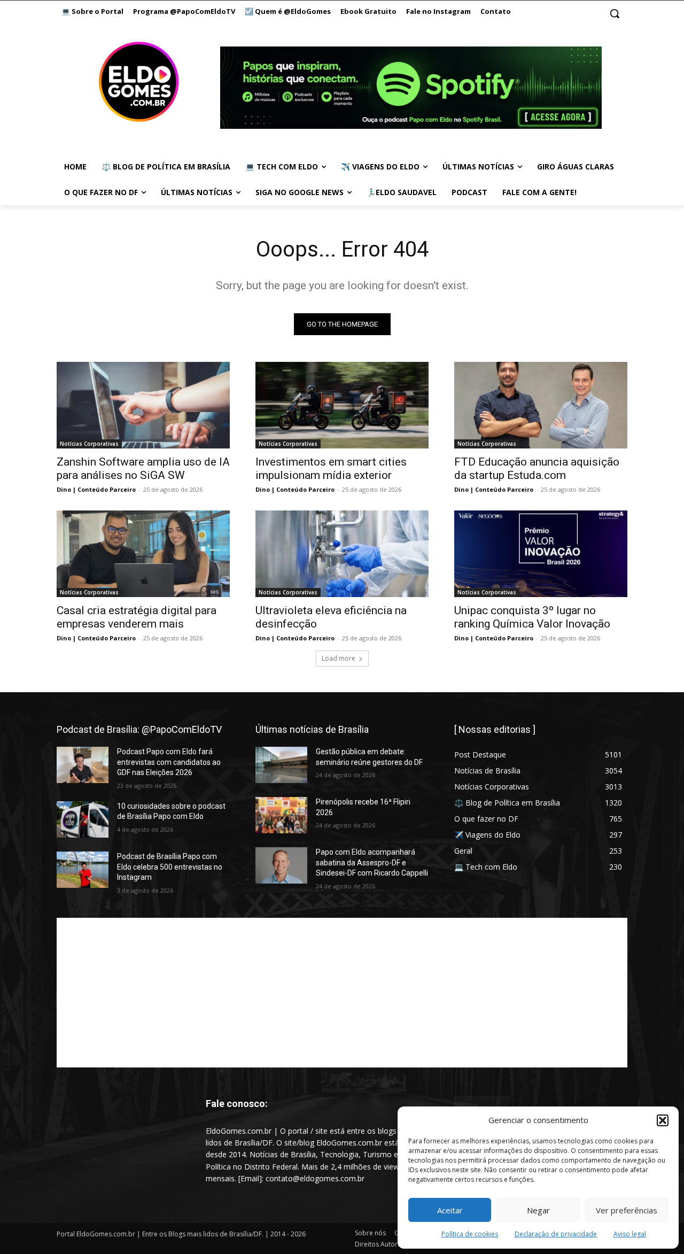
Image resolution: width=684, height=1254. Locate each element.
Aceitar (450, 1210)
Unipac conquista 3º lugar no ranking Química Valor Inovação (532, 617)
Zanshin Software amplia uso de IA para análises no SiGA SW (143, 468)
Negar (538, 1210)
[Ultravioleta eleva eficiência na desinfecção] (342, 553)
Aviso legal (629, 1233)
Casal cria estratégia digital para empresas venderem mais (136, 617)
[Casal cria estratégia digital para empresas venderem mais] (143, 553)
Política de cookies (469, 1233)
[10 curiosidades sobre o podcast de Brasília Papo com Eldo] (82, 819)
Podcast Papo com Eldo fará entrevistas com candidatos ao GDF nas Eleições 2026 (169, 762)
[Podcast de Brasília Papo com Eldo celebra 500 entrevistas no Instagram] (82, 870)
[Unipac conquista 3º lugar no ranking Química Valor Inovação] (540, 553)
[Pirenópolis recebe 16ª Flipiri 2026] (281, 815)
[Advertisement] (342, 992)
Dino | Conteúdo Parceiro (96, 489)
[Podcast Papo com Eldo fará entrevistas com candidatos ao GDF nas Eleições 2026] (82, 765)
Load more (338, 658)
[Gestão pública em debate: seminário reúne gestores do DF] (281, 765)
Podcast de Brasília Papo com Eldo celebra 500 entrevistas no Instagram (169, 866)
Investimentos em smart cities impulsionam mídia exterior (331, 468)
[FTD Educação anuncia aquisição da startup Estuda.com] (540, 405)
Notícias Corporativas (89, 443)
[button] (662, 1120)
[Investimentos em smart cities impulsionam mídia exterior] (342, 405)
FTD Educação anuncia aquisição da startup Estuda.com (536, 468)
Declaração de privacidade (556, 1233)
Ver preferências (626, 1210)
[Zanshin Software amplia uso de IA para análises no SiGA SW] (143, 405)
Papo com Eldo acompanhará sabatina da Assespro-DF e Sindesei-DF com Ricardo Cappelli (372, 862)
